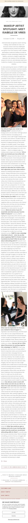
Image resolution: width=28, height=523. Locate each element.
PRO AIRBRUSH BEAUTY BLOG (15, 21)
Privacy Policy (13, 508)
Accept (14, 512)
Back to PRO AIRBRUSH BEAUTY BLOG (14, 467)
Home (7, 21)
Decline (14, 516)
